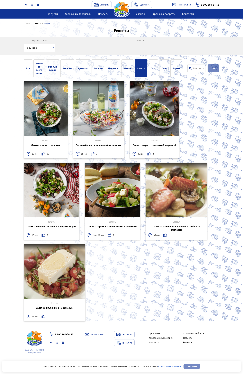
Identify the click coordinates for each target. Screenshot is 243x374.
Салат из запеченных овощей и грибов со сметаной (176, 228)
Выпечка (67, 68)
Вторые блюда (52, 68)
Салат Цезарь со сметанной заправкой (154, 145)
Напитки (113, 68)
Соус (153, 68)
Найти (215, 68)
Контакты (188, 14)
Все (28, 68)
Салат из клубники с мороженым (54, 307)
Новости (103, 14)
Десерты (83, 68)
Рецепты (140, 14)
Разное (127, 68)
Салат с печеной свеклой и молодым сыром (51, 226)
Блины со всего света (39, 68)
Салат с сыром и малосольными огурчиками (112, 226)
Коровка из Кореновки (78, 14)
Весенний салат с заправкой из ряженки (99, 145)
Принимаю (192, 366)
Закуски (98, 68)
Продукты (52, 14)
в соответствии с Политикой (169, 366)
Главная (27, 23)
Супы (164, 68)
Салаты (141, 68)
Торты (176, 68)
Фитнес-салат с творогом (45, 145)
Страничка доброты (163, 14)
